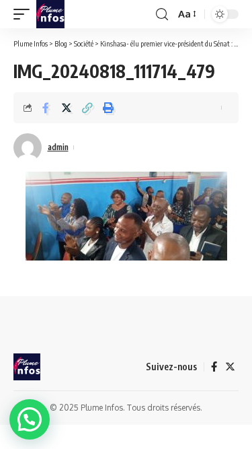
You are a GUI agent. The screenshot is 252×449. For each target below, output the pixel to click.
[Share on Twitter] (66, 107)
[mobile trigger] (24, 14)
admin (58, 147)
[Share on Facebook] (45, 107)
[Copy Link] (87, 107)
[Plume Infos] (50, 14)
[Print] (108, 107)
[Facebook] (214, 367)
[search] (162, 14)
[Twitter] (230, 367)
